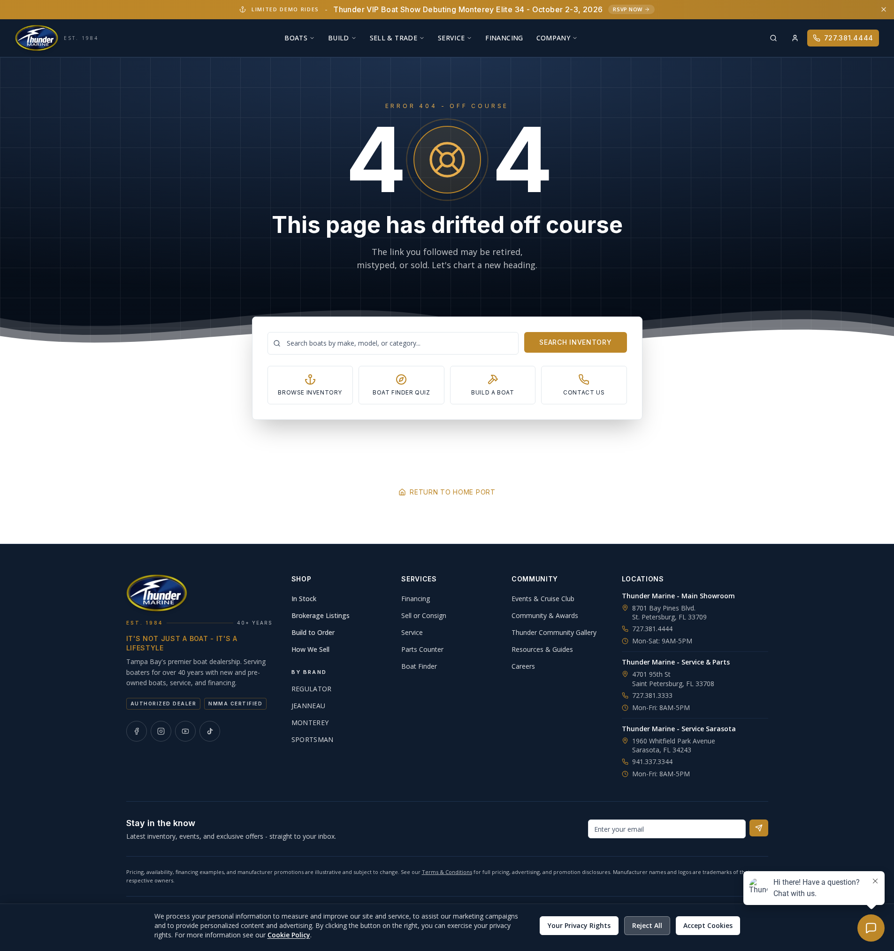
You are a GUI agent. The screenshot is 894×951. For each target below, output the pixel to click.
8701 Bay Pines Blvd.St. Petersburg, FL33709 (669, 612)
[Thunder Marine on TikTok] (209, 731)
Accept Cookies (708, 925)
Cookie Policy (288, 934)
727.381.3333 (652, 695)
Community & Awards (545, 615)
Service (451, 37)
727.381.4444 (848, 38)
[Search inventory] (773, 38)
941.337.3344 (652, 761)
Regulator (311, 688)
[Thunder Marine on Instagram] (161, 731)
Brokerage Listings (320, 615)
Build (338, 37)
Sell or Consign (423, 615)
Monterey (310, 722)
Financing (504, 37)
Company (553, 37)
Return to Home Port (452, 492)
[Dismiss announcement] (883, 9)
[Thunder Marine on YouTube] (185, 731)
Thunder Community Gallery (554, 632)
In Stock (303, 598)
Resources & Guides (542, 649)
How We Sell (310, 649)
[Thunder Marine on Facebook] (136, 731)
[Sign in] (795, 38)
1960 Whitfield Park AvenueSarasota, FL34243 (673, 745)
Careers (523, 666)
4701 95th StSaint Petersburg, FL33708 (673, 679)
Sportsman (312, 739)
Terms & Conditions (447, 871)
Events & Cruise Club (543, 598)
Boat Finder (419, 666)
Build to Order (313, 632)
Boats (295, 37)
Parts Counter (422, 649)
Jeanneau (308, 705)
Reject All (647, 925)
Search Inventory (575, 342)
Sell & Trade (393, 37)
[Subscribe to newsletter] (758, 828)
